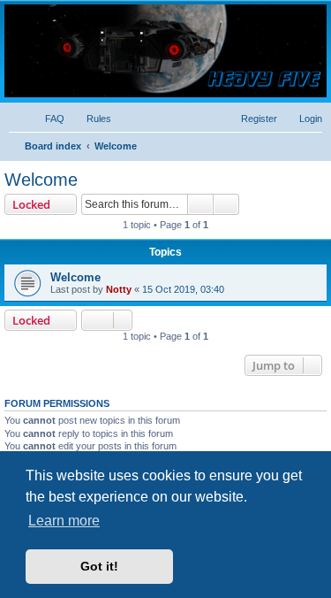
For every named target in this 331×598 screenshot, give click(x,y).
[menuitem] (46, 118)
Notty (119, 289)
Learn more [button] (64, 520)
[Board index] (165, 50)
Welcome (41, 179)
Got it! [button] (99, 566)
